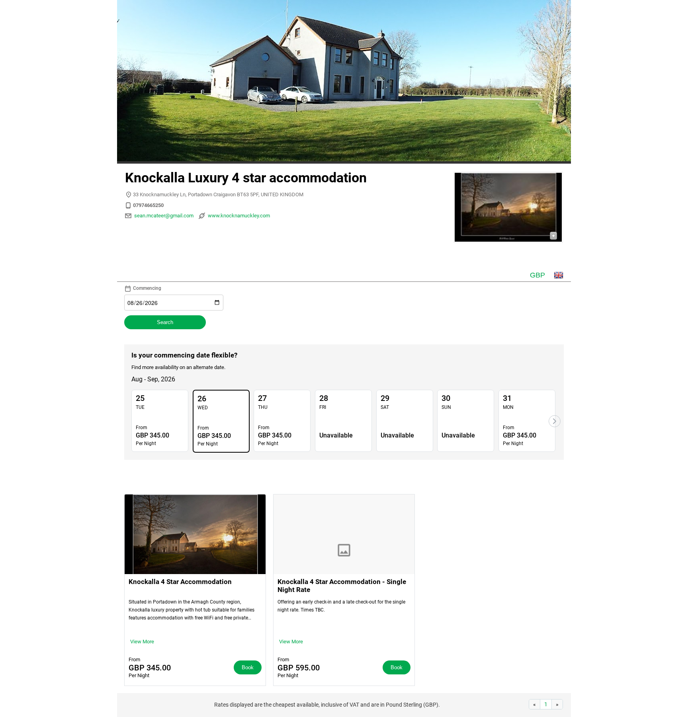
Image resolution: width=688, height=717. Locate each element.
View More (142, 642)
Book (248, 667)
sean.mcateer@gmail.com (164, 216)
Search (165, 322)
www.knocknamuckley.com (239, 216)
